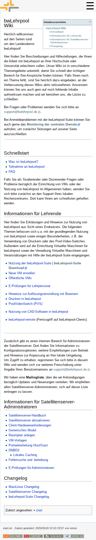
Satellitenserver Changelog (28, 492)
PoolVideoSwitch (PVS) (25, 304)
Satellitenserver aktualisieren (29, 420)
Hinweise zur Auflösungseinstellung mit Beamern (43, 294)
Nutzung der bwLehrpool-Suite (30, 263)
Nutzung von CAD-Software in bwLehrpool (38, 311)
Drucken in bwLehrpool (25, 299)
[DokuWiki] (54, 535)
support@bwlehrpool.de (20, 112)
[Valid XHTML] (74, 535)
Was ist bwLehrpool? (23, 162)
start (39, 510)
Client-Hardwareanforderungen (30, 425)
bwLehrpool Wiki (56, 28)
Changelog (56, 46)
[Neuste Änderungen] (13, 535)
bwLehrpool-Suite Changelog (29, 496)
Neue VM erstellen (22, 273)
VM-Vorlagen (18, 440)
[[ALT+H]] (48, 6)
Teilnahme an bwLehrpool (27, 166)
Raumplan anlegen (22, 435)
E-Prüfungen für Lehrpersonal (29, 286)
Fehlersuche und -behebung (28, 460)
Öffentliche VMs (20, 278)
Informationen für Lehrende (65, 35)
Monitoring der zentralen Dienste (52, 124)
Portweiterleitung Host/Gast (28, 445)
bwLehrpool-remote (22, 319)
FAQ (12, 171)
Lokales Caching (25, 455)
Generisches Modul (22, 430)
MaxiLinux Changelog (24, 487)
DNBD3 (14, 450)
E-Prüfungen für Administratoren (31, 468)
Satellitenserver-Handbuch (27, 415)
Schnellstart (57, 31)
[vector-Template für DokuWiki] (33, 535)
